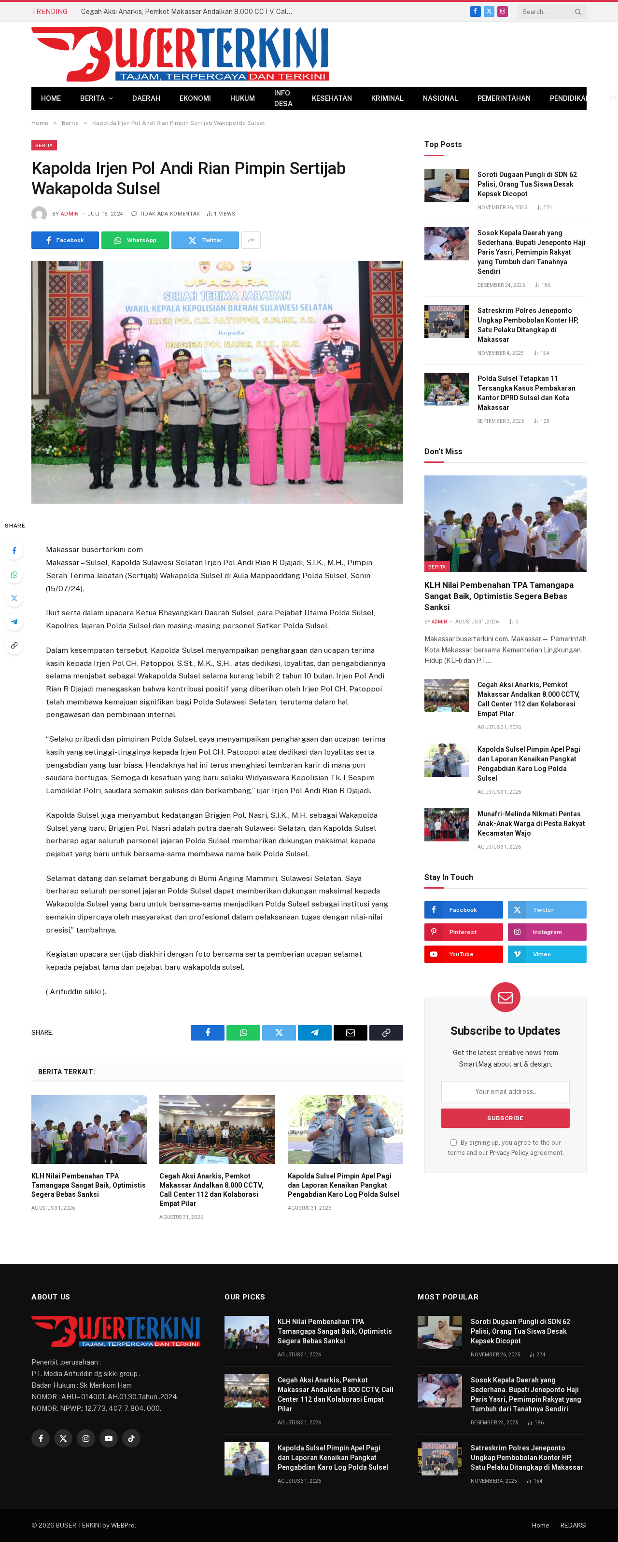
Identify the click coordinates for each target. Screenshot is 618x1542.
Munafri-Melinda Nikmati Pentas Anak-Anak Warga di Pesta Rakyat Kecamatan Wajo (531, 823)
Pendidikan (570, 98)
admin (70, 214)
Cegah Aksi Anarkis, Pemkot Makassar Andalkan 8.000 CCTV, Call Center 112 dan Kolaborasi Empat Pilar (189, 11)
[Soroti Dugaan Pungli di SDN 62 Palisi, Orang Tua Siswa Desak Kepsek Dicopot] (446, 185)
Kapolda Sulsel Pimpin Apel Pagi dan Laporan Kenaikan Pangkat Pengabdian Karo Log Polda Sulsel (343, 1185)
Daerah (146, 98)
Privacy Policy (509, 1152)
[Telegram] (14, 621)
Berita (92, 98)
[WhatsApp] (14, 574)
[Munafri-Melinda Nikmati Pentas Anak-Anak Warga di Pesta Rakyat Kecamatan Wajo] (446, 824)
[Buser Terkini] (180, 54)
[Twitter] (14, 598)
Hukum (242, 98)
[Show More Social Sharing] (251, 240)
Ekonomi (195, 98)
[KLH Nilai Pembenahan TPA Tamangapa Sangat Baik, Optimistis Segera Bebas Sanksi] (89, 1129)
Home (51, 98)
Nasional (440, 98)
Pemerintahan (504, 98)
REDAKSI (574, 1525)
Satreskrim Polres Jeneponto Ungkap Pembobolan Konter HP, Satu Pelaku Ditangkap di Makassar (528, 325)
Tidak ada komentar (170, 214)
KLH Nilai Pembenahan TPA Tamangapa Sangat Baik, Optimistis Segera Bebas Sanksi (88, 1185)
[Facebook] (14, 550)
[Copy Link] (14, 645)
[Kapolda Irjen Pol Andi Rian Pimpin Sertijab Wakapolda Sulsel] (217, 382)
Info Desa (283, 98)
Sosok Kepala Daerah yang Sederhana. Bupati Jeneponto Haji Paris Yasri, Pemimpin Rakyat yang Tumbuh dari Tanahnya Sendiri (532, 252)
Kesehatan (332, 98)
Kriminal (387, 98)
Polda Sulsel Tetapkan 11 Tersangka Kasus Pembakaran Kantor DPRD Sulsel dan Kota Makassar (527, 393)
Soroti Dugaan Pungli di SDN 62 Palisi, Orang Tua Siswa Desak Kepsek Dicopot (527, 184)
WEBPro (123, 1525)
